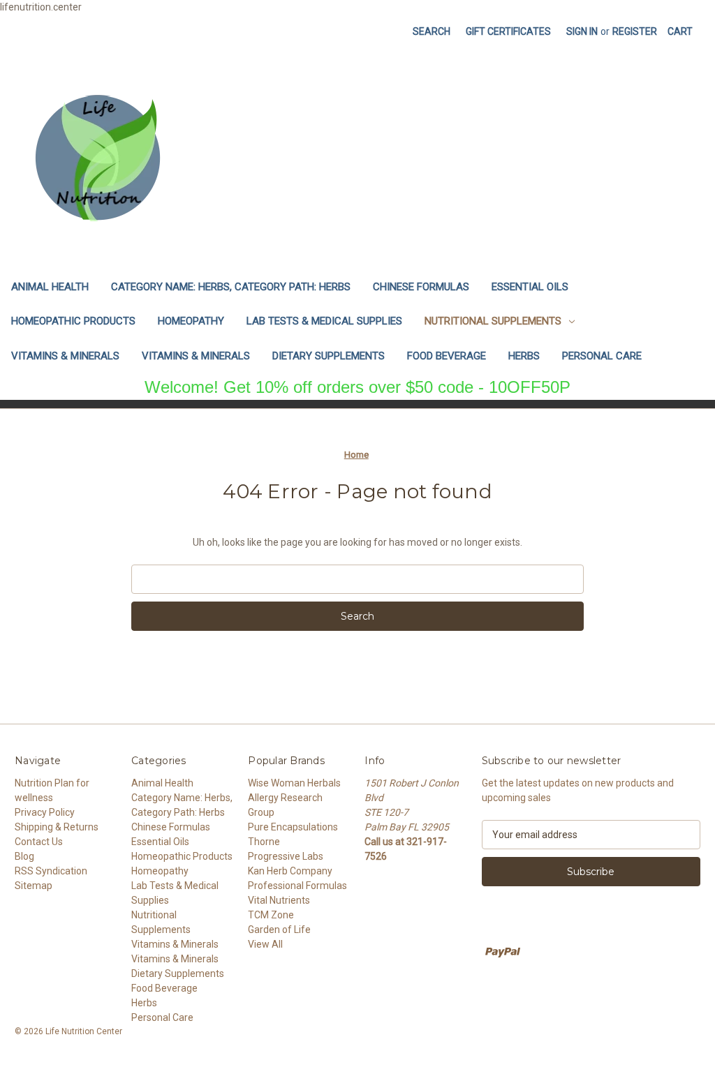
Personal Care (602, 356)
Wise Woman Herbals (294, 783)
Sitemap (33, 885)
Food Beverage (446, 356)
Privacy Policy (45, 812)
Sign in (582, 31)
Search (431, 31)
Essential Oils (530, 287)
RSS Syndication (51, 870)
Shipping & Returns (56, 827)
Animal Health (50, 287)
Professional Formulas (297, 885)
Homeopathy (191, 321)
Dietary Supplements (328, 356)
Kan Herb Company (290, 870)
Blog (24, 856)
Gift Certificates (508, 31)
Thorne (264, 841)
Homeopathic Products (73, 321)
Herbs (524, 356)
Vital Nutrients (279, 900)
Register (634, 31)
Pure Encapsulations (293, 827)
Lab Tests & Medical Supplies (324, 321)
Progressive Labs (285, 856)
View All (265, 944)
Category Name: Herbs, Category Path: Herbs (231, 287)
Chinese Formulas (421, 287)
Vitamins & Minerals (65, 356)
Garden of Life (279, 929)
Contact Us (39, 841)
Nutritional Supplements (493, 321)
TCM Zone (271, 914)
